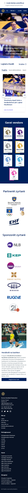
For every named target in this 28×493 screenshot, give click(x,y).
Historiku (3, 422)
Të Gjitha (21, 64)
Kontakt (3, 428)
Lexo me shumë (8, 110)
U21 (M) (3, 439)
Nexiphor (15, 489)
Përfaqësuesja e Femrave (7, 437)
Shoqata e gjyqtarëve (6, 482)
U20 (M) (3, 441)
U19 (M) (3, 443)
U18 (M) (3, 446)
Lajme (2, 419)
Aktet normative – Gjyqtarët (8, 484)
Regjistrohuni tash (14, 379)
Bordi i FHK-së (4, 420)
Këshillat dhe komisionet (7, 426)
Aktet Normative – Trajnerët (8, 480)
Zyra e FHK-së (4, 424)
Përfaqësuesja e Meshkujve (8, 435)
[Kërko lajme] (7, 10)
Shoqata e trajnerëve (6, 478)
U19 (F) (3, 445)
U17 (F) (2, 448)
